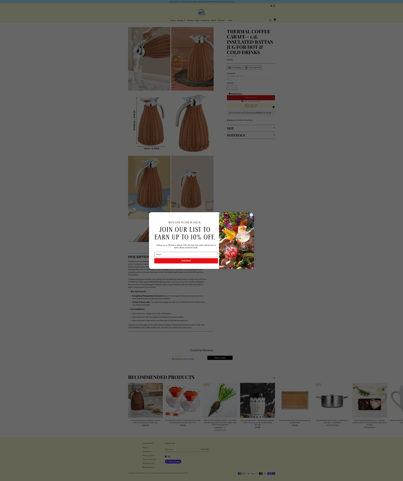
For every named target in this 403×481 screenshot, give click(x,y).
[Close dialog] (251, 214)
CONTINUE (186, 261)
